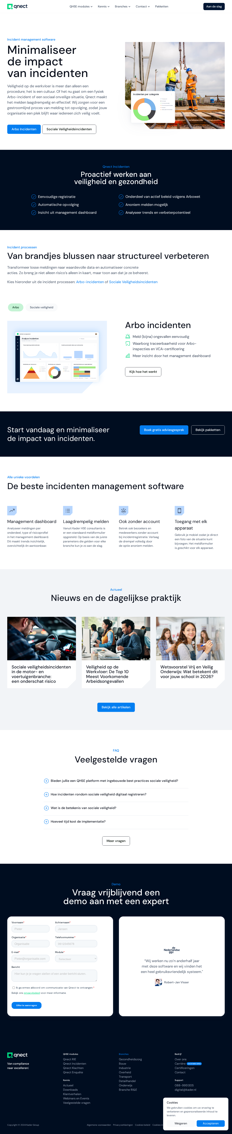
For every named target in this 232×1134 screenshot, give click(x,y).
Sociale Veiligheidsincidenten (133, 282)
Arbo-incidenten (90, 282)
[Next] (217, 966)
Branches (124, 1054)
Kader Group (32, 1124)
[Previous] (126, 966)
